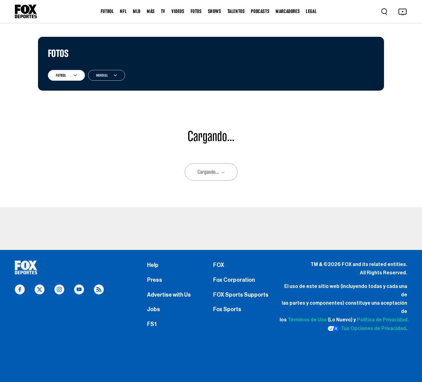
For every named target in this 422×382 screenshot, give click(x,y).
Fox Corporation (234, 280)
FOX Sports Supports (240, 295)
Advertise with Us (169, 295)
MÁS (151, 11)
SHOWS (214, 11)
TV (163, 11)
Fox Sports (227, 309)
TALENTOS (236, 11)
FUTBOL (107, 11)
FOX (218, 265)
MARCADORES (288, 11)
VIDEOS (177, 11)
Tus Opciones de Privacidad (373, 328)
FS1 (152, 324)
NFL (123, 11)
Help (152, 265)
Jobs (153, 309)
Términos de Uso (307, 319)
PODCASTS (260, 11)
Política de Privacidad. (383, 319)
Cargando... (208, 172)
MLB (137, 11)
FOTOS (196, 11)
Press (154, 280)
